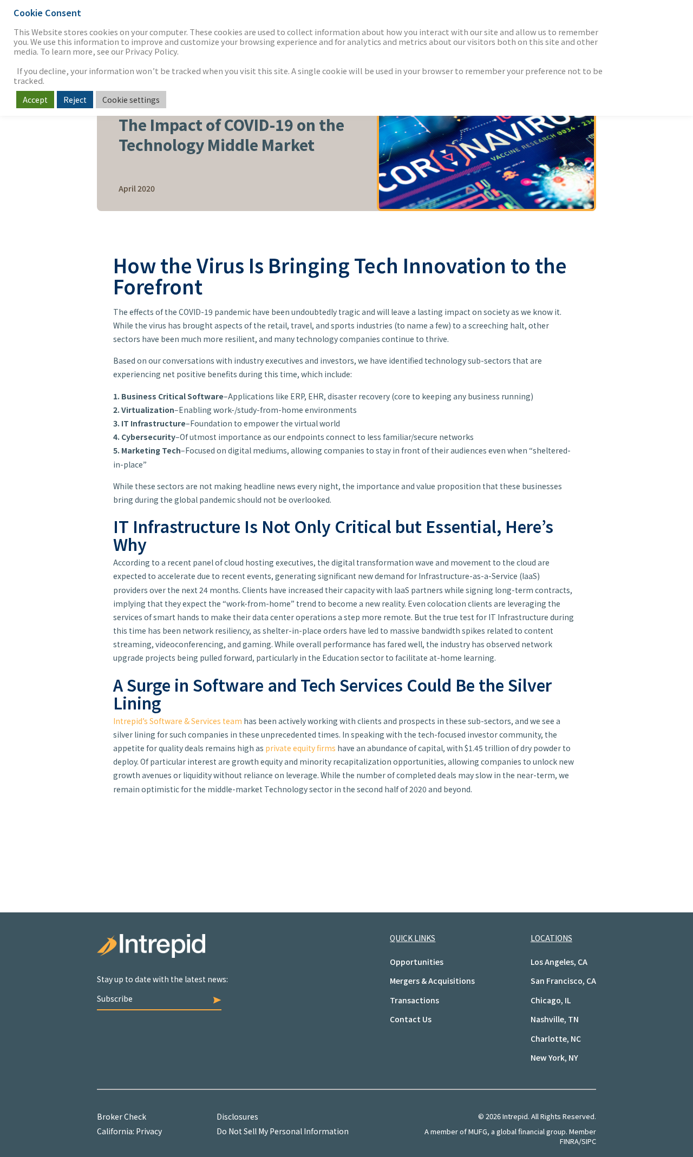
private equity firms (300, 747)
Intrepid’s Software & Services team (177, 720)
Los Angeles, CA (559, 961)
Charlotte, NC (556, 1038)
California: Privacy (129, 1131)
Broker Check (121, 1116)
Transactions (414, 1000)
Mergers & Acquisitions (432, 980)
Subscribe (115, 998)
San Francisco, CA (563, 980)
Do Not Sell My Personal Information (283, 1131)
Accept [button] (35, 99)
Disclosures (237, 1116)
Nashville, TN (555, 1019)
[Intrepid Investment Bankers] (221, 954)
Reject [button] (75, 99)
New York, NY (554, 1057)
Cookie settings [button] (131, 99)
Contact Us (411, 1019)
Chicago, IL (551, 1000)
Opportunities (416, 961)
